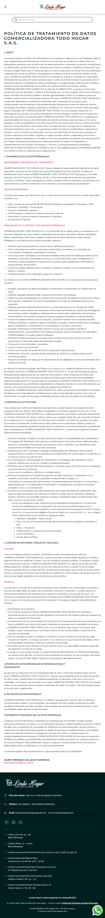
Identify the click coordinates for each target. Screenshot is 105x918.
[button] (5, 7)
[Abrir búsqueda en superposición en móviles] (52, 19)
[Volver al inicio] (52, 7)
